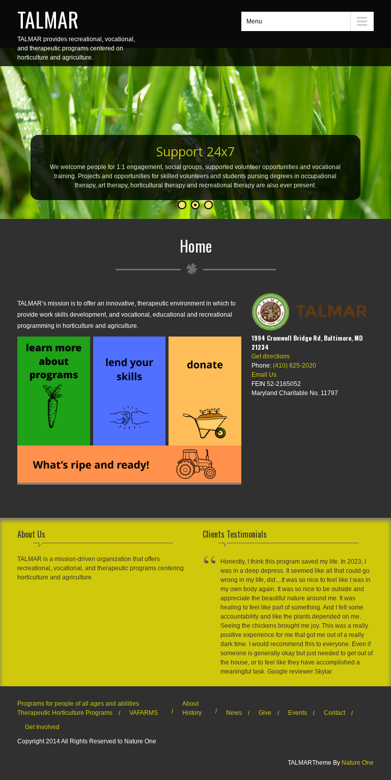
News (234, 712)
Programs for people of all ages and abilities (78, 703)
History (192, 712)
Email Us (264, 374)
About (190, 703)
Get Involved (42, 727)
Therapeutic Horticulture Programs (65, 712)
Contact (334, 712)
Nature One (358, 762)
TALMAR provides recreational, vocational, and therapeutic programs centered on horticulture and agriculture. (76, 32)
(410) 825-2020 (294, 365)
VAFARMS (143, 712)
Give (265, 712)
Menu (254, 21)
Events (297, 712)
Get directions (271, 356)
